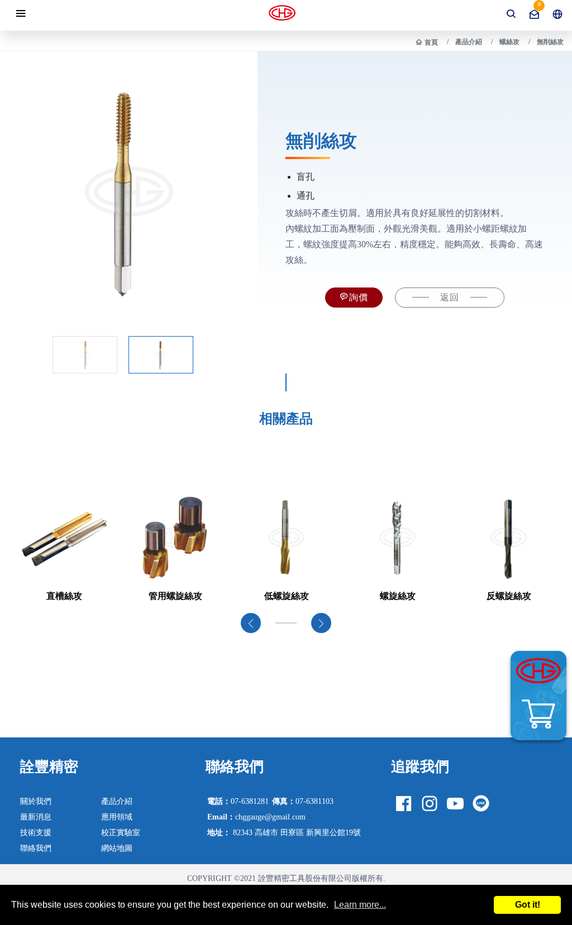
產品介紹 (468, 42)
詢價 (358, 297)
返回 (449, 297)
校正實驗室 (120, 832)
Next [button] (321, 623)
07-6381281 (238, 801)
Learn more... (360, 904)
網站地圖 (116, 847)
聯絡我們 (35, 847)
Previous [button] (251, 623)
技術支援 (35, 832)
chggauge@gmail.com (256, 816)
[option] (64, 547)
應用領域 (116, 816)
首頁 (431, 42)
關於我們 (35, 801)
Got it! (527, 904)
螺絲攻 (509, 42)
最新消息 (35, 816)
